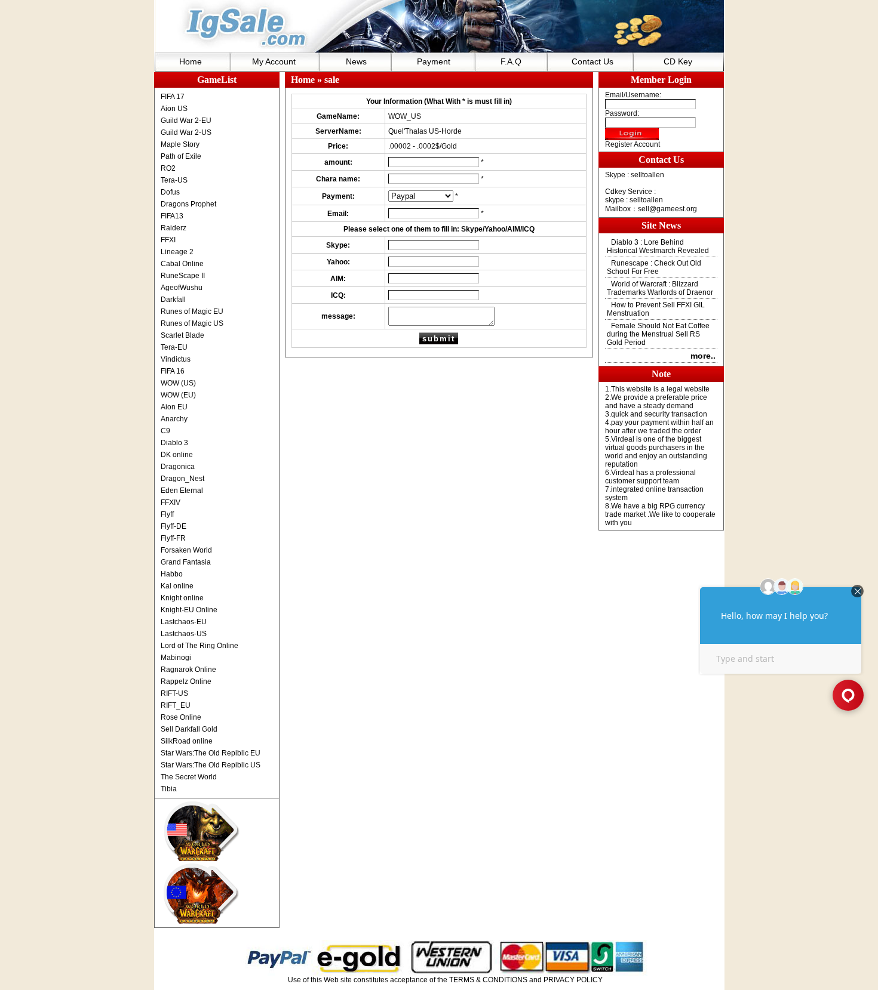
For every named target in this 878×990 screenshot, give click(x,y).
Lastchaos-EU (184, 622)
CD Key (678, 61)
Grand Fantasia (186, 562)
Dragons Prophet (188, 204)
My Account (274, 61)
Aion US (174, 108)
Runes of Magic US (192, 323)
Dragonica (178, 466)
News (356, 61)
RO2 (168, 168)
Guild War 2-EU (186, 120)
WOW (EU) (178, 395)
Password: (622, 113)
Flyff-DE (173, 526)
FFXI (168, 240)
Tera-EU (174, 347)
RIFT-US (174, 693)
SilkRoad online (187, 741)
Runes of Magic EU (192, 311)
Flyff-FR (173, 538)
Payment (433, 61)
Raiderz (173, 228)
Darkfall (173, 299)
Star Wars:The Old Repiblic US (210, 765)
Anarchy (174, 419)
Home (190, 61)
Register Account (632, 144)
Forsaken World (186, 550)
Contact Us (592, 61)
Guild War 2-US (186, 132)
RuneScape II (183, 276)
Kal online (177, 586)
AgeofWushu (181, 287)
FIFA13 (172, 216)
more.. (703, 355)
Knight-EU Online (189, 610)
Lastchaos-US (184, 634)
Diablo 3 (174, 443)
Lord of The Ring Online (199, 646)
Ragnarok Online (188, 669)
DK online (177, 455)
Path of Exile (181, 156)
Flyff (167, 514)
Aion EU (174, 407)
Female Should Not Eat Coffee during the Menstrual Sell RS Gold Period (658, 334)
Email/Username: (633, 95)
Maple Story (180, 144)
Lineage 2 (177, 252)
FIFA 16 (173, 371)
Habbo (172, 574)
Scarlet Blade (182, 335)
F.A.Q (511, 61)
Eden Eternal (182, 490)
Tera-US (174, 180)
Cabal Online (182, 264)
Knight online (182, 598)
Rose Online (181, 717)
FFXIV (170, 502)
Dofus (170, 192)
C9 (165, 431)
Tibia (169, 789)
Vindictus (176, 359)
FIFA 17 (173, 96)
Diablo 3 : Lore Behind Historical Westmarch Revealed (658, 246)
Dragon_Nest (182, 478)
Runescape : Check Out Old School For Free (654, 267)
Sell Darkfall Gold (189, 729)
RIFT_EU (176, 705)
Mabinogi (176, 657)
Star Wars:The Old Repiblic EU (210, 753)
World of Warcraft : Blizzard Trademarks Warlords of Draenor (660, 288)
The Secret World (189, 777)
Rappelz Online (186, 681)
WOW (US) (178, 383)
